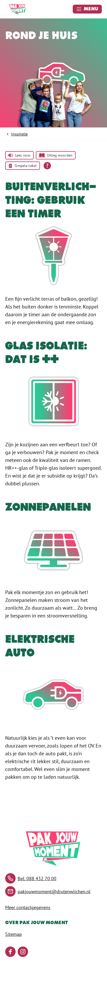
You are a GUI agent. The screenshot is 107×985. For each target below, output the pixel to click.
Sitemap (13, 934)
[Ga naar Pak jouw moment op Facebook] (10, 952)
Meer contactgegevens (27, 907)
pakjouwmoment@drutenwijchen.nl (54, 891)
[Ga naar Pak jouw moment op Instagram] (23, 952)
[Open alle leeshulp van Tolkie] (47, 165)
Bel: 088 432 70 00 (37, 878)
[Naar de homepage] (17, 9)
